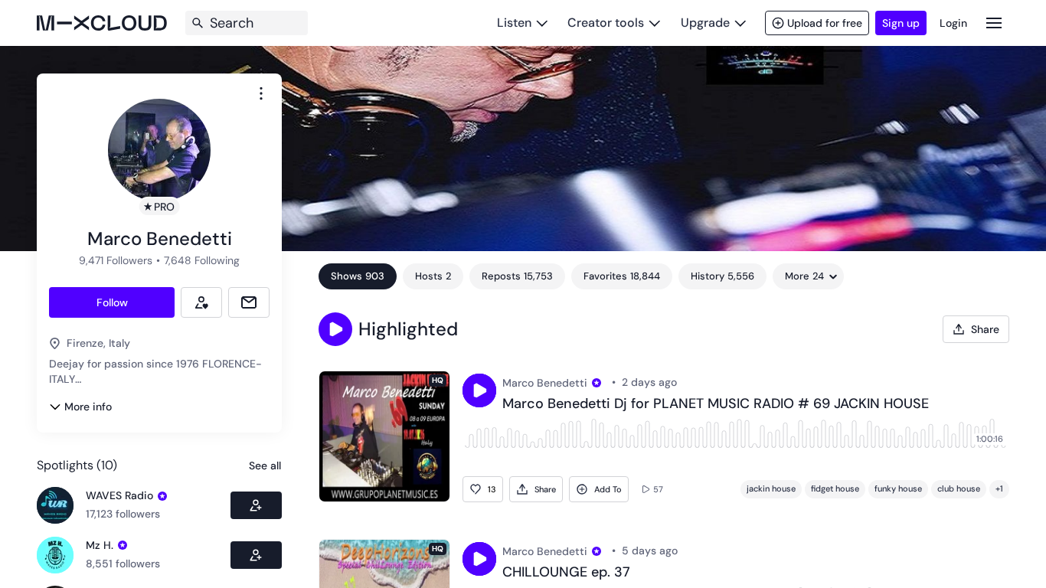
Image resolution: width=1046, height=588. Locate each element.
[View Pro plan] (162, 496)
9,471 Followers (115, 260)
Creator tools (605, 23)
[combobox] (261, 93)
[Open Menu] (994, 22)
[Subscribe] (201, 302)
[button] (335, 329)
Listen (514, 23)
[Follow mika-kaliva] (256, 505)
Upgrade (705, 23)
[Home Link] (102, 23)
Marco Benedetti (544, 383)
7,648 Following (202, 260)
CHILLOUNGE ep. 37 (566, 572)
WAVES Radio (119, 495)
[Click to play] (479, 390)
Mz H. (99, 545)
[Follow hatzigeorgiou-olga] (256, 555)
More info (88, 406)
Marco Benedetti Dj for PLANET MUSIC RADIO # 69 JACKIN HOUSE (715, 404)
